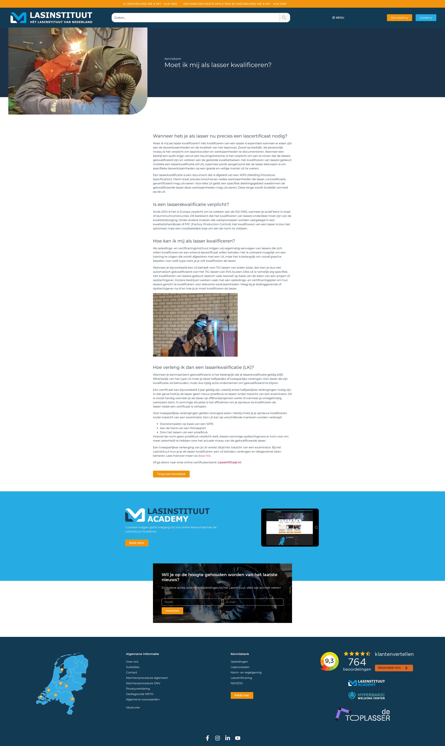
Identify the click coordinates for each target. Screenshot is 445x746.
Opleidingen (239, 661)
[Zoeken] (284, 17)
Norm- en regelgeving (246, 672)
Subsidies (132, 667)
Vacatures (133, 707)
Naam (166, 597)
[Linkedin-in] (227, 738)
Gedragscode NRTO (139, 694)
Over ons (132, 661)
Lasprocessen (240, 667)
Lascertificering (242, 678)
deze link (204, 455)
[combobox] (195, 17)
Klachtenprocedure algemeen (147, 678)
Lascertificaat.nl (229, 462)
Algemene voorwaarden (143, 699)
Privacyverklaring (138, 688)
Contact (131, 672)
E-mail (227, 597)
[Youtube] (237, 738)
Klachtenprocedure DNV (143, 683)
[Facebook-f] (207, 738)
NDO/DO (237, 683)
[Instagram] (217, 738)
